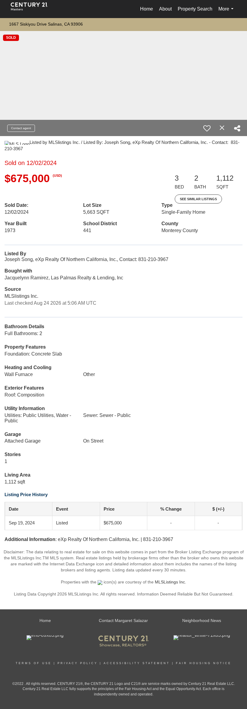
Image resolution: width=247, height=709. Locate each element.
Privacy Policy (78, 663)
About (165, 8)
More (227, 12)
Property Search (195, 8)
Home (146, 8)
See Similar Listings (198, 199)
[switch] (206, 128)
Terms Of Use (34, 663)
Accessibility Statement (137, 663)
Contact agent (21, 128)
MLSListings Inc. (170, 582)
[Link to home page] (32, 9)
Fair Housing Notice (203, 663)
